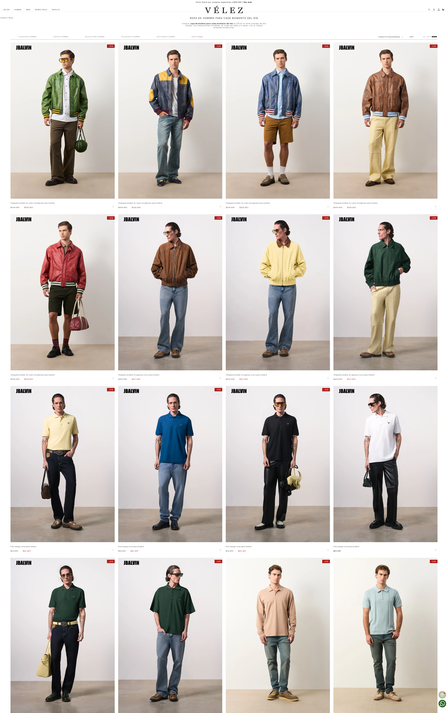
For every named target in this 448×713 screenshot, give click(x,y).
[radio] (424, 37)
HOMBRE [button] (17, 10)
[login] (439, 10)
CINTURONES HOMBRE (166, 37)
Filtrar (411, 37)
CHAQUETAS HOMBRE (28, 37)
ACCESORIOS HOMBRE (130, 37)
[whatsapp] (442, 703)
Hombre (3, 18)
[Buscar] (429, 10)
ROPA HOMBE (197, 37)
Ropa (11, 18)
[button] (433, 9)
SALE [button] (28, 10)
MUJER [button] (7, 10)
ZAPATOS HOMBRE (60, 37)
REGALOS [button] (56, 10)
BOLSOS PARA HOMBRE (95, 37)
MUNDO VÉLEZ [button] (41, 10)
